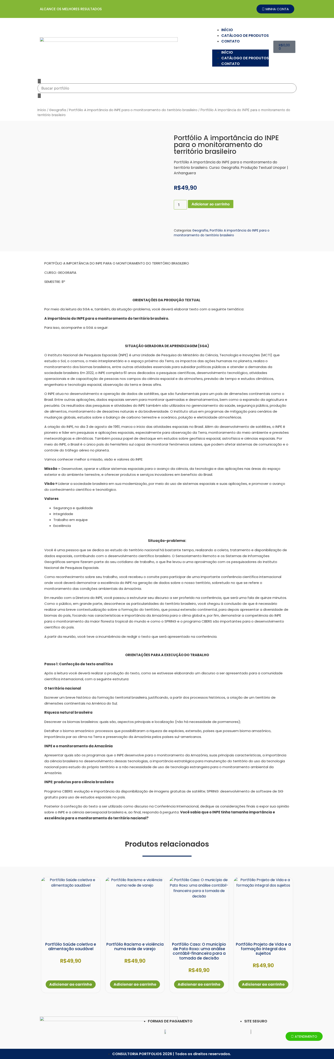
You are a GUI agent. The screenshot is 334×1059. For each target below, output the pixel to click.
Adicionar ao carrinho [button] (70, 984)
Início (41, 110)
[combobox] (167, 88)
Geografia (57, 110)
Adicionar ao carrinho (211, 204)
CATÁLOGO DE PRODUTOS (245, 35)
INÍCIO (227, 29)
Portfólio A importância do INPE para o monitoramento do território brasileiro (133, 110)
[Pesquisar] (39, 81)
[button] (240, 47)
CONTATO (230, 41)
